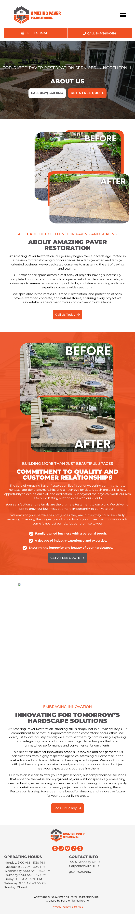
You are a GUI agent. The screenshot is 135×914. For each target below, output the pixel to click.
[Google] (80, 848)
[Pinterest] (67, 848)
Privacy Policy (61, 906)
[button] (123, 15)
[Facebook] (55, 848)
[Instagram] (61, 848)
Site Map (77, 906)
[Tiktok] (74, 848)
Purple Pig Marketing (75, 900)
